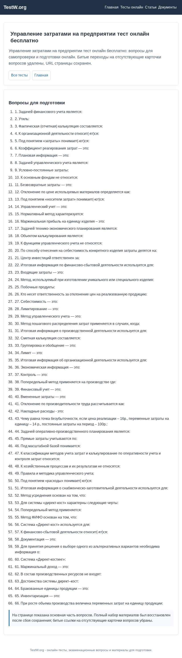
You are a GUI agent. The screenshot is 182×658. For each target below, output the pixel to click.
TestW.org (15, 7)
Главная (112, 7)
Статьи (150, 7)
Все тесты (19, 75)
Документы (167, 7)
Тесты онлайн (131, 7)
